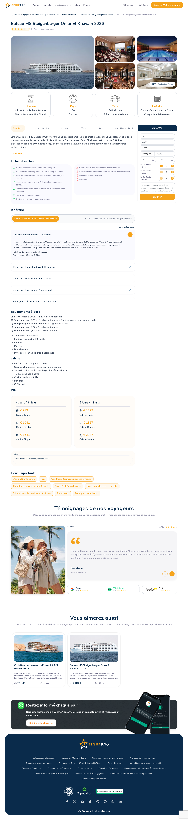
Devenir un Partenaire (108, 768)
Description (18, 128)
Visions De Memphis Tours (74, 758)
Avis (101, 128)
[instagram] (105, 801)
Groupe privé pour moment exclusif (108, 758)
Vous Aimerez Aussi (124, 128)
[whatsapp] (113, 801)
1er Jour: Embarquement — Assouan (32, 234)
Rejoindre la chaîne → (41, 723)
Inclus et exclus (42, 128)
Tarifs (83, 128)
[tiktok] (90, 801)
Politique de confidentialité (59, 768)
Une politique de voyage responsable (145, 763)
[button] (129, 5)
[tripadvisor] (120, 801)
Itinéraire (65, 128)
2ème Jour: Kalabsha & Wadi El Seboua (34, 267)
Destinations (62, 5)
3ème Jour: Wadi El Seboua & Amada (32, 278)
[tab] (35, 219)
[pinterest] (97, 801)
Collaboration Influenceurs (44, 758)
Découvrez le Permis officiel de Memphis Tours (80, 763)
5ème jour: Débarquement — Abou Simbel (35, 301)
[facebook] (67, 801)
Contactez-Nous (85, 768)
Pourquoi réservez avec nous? (39, 763)
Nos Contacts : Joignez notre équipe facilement (145, 768)
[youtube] (82, 801)
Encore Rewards (115, 763)
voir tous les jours (126, 227)
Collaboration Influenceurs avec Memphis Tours (131, 773)
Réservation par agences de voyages (52, 773)
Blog (77, 5)
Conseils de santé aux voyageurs (89, 773)
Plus (85, 5)
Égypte (47, 5)
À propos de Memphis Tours (142, 758)
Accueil (36, 5)
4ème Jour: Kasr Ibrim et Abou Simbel (32, 290)
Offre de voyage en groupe (94, 778)
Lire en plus (16, 153)
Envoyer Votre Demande (167, 5)
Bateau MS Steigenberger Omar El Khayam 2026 (90, 667)
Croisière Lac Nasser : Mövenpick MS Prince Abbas (36, 667)
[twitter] (74, 801)
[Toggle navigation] (27, 5)
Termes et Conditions (31, 768)
